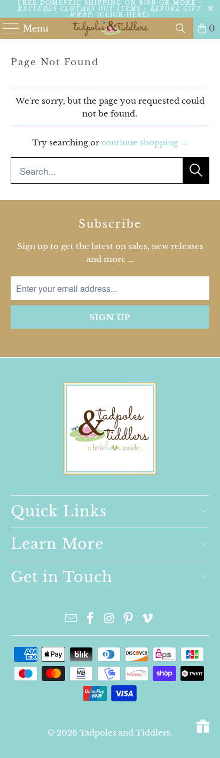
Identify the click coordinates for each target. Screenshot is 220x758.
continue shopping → (144, 142)
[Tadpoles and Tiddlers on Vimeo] (148, 619)
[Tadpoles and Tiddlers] (110, 28)
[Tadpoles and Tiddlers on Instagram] (109, 619)
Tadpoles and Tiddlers (125, 733)
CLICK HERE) (125, 14)
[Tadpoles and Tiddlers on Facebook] (90, 619)
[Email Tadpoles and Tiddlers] (72, 619)
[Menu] (6, 28)
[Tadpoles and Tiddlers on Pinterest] (129, 619)
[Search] (180, 28)
